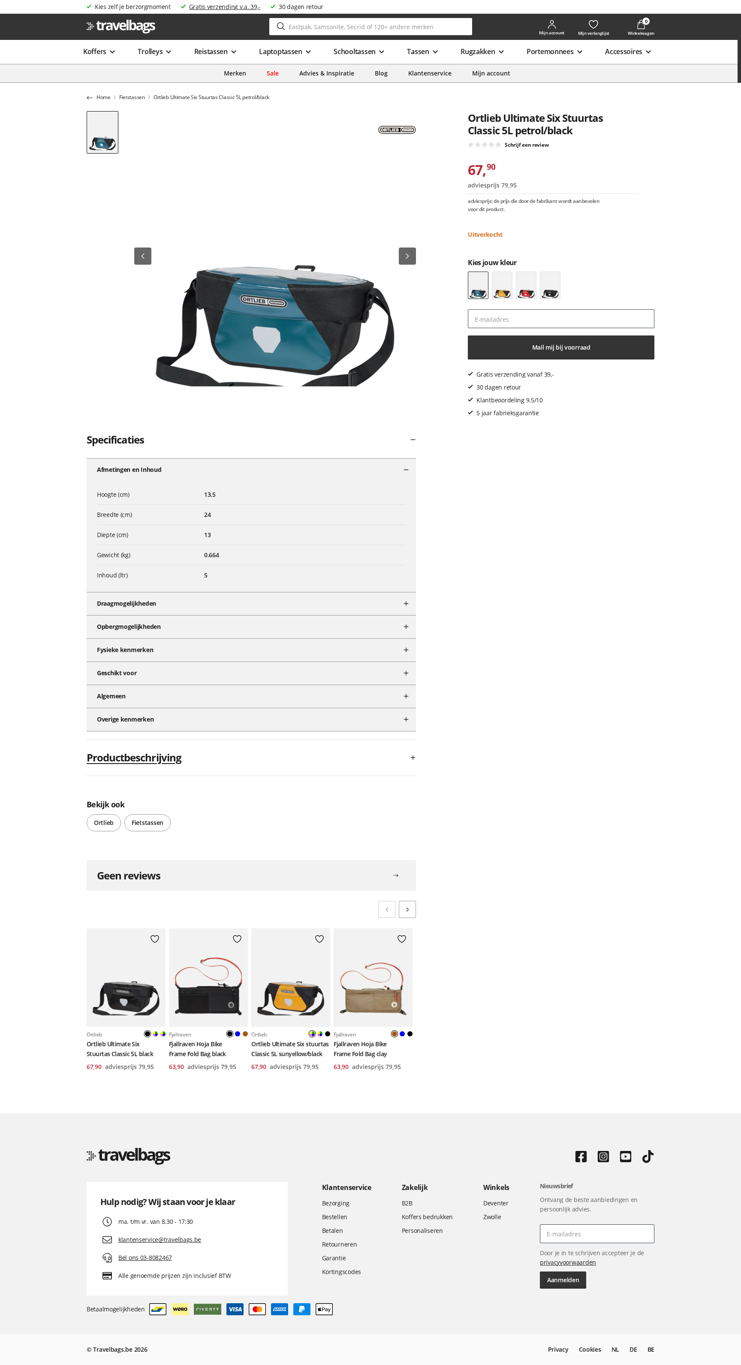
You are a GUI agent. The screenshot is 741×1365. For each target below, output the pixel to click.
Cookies (590, 1349)
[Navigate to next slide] (407, 909)
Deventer (496, 1203)
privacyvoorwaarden (568, 1262)
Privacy (558, 1349)
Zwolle (492, 1217)
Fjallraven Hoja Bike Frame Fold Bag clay (360, 1048)
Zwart (327, 1033)
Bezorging (335, 1203)
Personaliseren (422, 1230)
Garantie (334, 1258)
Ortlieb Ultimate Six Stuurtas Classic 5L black (120, 1048)
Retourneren (339, 1244)
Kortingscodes (341, 1272)
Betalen (332, 1230)
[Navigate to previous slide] (386, 909)
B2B (407, 1203)
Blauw (237, 1033)
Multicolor (155, 1033)
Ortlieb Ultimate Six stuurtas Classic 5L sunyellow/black (290, 1048)
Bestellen (334, 1217)
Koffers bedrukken (427, 1217)
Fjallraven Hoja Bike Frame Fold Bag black (197, 1048)
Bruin (245, 1033)
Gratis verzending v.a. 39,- (224, 7)
